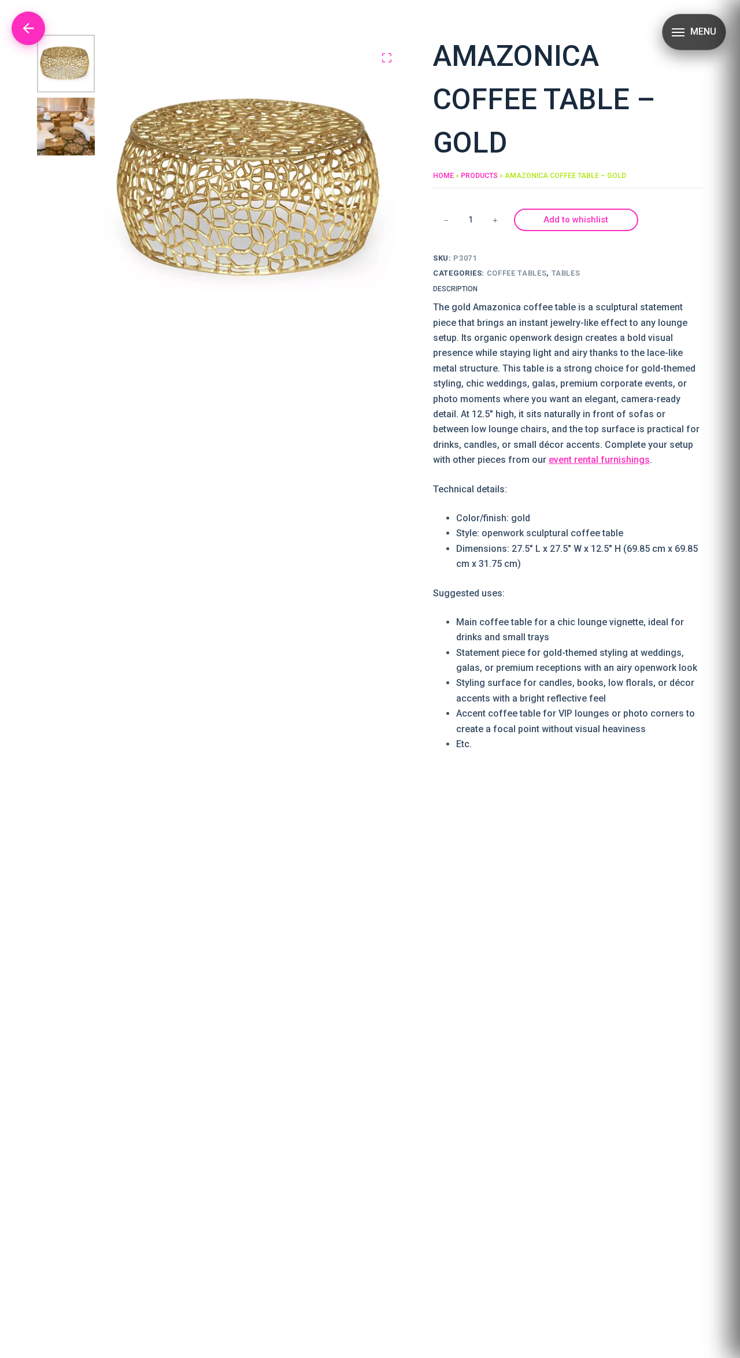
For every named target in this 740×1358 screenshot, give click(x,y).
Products (479, 176)
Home (443, 176)
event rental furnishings (599, 459)
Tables (566, 273)
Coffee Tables (516, 273)
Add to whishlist (575, 219)
